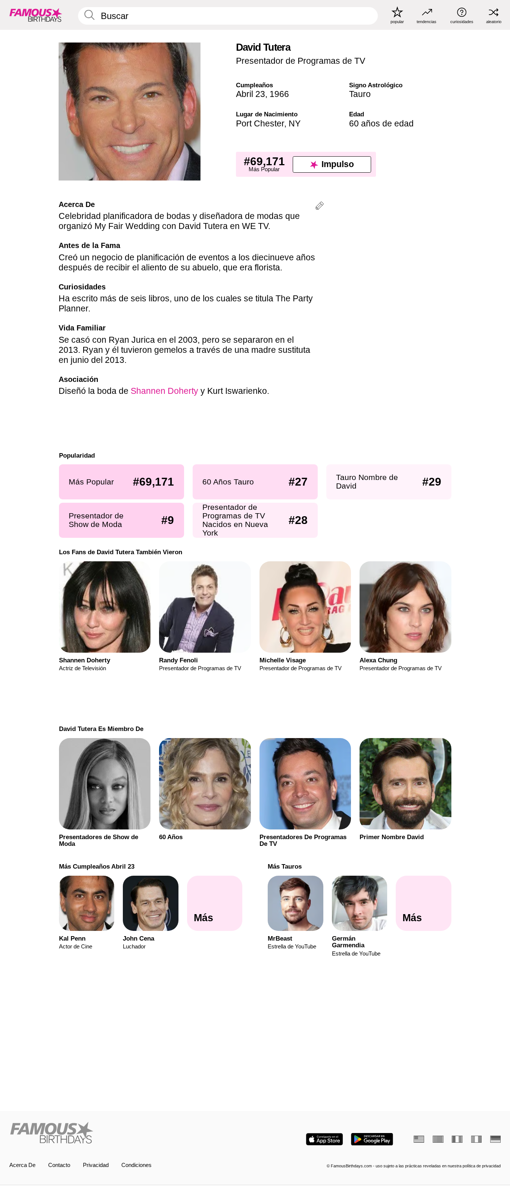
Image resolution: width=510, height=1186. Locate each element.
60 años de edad (381, 123)
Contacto (59, 1165)
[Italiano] (476, 1139)
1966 (279, 94)
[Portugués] (438, 1139)
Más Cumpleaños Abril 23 (96, 866)
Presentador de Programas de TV (300, 61)
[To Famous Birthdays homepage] (36, 15)
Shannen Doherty (164, 391)
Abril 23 (250, 94)
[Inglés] (419, 1139)
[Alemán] (495, 1139)
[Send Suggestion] (319, 206)
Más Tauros (285, 866)
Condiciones (136, 1165)
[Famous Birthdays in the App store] (324, 1139)
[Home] (130, 1133)
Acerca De (22, 1165)
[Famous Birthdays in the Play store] (372, 1139)
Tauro (360, 94)
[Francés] (457, 1139)
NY (295, 123)
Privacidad (96, 1165)
